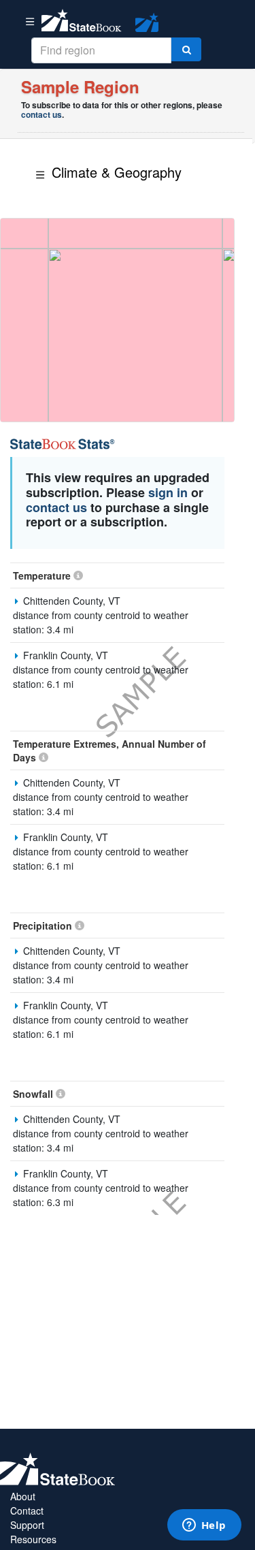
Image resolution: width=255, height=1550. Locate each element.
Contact (27, 1510)
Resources (33, 1539)
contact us (41, 114)
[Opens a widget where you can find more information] (204, 1526)
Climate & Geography (117, 172)
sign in (168, 492)
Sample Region (80, 86)
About (22, 1496)
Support (27, 1525)
